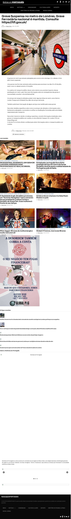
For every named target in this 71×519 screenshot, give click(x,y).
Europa (5, 229)
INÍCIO (12, 7)
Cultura (2, 229)
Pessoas (41, 229)
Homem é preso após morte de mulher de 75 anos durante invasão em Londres (21, 347)
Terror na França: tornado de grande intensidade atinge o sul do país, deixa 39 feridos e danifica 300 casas (28, 328)
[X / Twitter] (58, 1)
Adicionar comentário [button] (19, 134)
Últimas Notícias (19, 229)
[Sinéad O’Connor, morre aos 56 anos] (53, 218)
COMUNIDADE (32, 7)
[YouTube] (66, 1)
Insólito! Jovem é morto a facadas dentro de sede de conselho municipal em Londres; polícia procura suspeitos (29, 319)
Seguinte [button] (67, 472)
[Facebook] (61, 2)
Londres (8, 229)
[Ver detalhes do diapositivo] (35, 472)
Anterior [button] (4, 472)
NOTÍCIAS (20, 7)
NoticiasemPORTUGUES (13, 2)
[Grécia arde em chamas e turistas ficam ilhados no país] (53, 183)
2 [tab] (35, 478)
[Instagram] (63, 2)
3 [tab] (37, 478)
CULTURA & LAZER (45, 7)
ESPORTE (56, 7)
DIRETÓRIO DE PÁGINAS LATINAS (30, 10)
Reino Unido (13, 229)
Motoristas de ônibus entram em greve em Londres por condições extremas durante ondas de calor (26, 341)
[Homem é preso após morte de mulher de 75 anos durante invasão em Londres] (1, 345)
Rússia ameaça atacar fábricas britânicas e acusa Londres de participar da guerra (21, 335)
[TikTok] (69, 2)
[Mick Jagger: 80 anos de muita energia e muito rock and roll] (17, 218)
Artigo (38, 229)
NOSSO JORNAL (47, 10)
